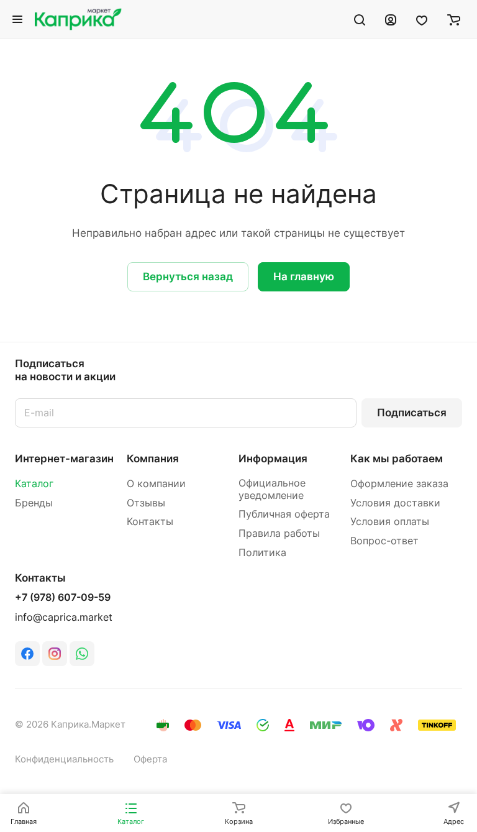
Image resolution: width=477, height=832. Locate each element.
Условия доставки (395, 503)
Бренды (34, 503)
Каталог (34, 484)
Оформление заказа (399, 484)
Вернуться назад (188, 276)
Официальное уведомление (272, 489)
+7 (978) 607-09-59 (63, 597)
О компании (156, 484)
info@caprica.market (63, 617)
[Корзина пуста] (453, 19)
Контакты (150, 522)
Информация (272, 458)
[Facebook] (27, 653)
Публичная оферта (284, 514)
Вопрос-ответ (384, 541)
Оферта (150, 759)
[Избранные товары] (421, 19)
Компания (153, 458)
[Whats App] (82, 653)
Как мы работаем (396, 458)
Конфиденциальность (64, 759)
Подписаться (412, 412)
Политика (262, 553)
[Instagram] (54, 653)
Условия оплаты (389, 522)
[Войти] (390, 19)
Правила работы (279, 533)
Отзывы (146, 503)
